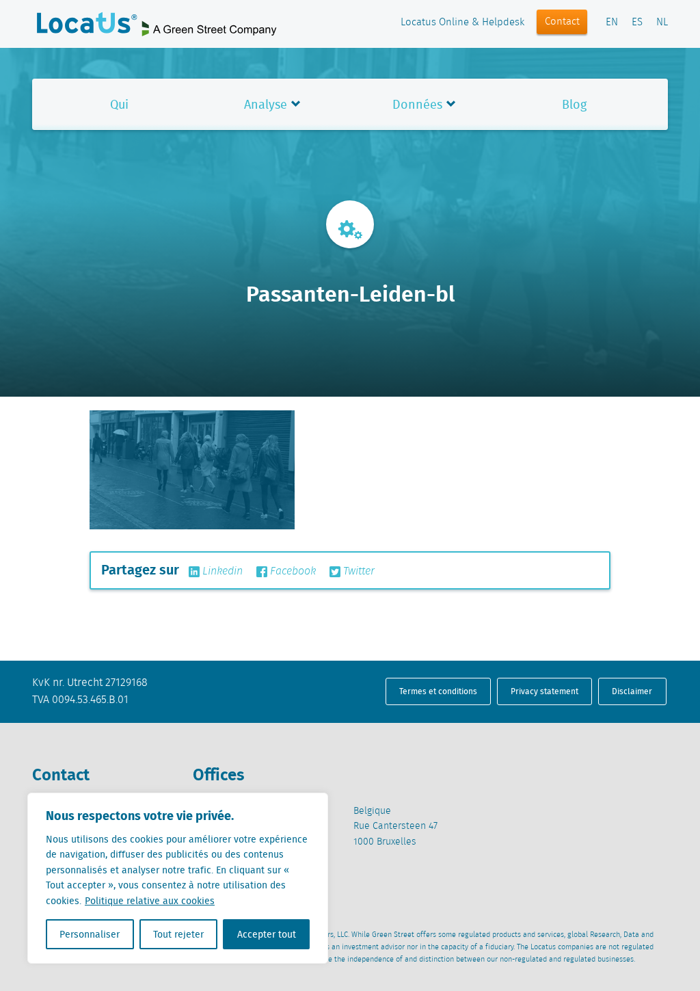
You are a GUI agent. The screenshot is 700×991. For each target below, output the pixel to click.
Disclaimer (632, 691)
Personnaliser (89, 934)
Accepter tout (266, 934)
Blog (574, 104)
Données (417, 104)
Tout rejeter (178, 934)
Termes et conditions (438, 691)
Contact (562, 22)
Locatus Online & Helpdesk (462, 22)
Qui (119, 104)
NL (662, 22)
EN (612, 22)
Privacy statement (544, 691)
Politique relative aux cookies (150, 901)
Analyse (265, 104)
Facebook (291, 572)
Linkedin (221, 572)
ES (637, 22)
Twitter (357, 572)
